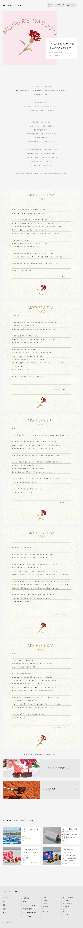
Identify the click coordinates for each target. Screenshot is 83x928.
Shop (25, 902)
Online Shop (29, 906)
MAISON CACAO (69, 897)
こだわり (58, 55)
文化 (5, 913)
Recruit (27, 898)
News (44, 897)
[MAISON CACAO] (10, 5)
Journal (52, 41)
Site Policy (45, 906)
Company (45, 900)
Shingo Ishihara (68, 903)
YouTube (67, 911)
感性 (5, 909)
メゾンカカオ (59, 52)
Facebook (67, 906)
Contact (45, 903)
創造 (5, 906)
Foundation (29, 913)
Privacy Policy (46, 911)
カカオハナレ (67, 900)
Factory (27, 909)
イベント (52, 55)
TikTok (66, 914)
